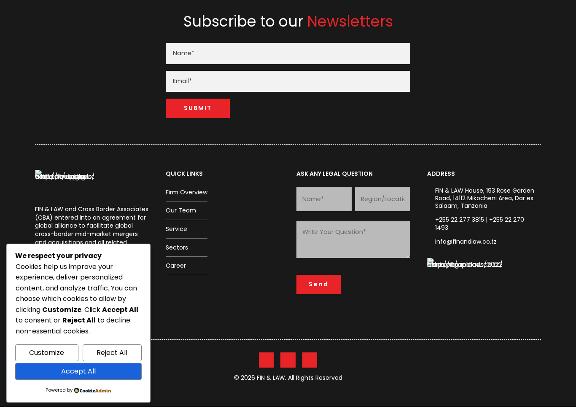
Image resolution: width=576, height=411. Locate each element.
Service (176, 229)
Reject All (112, 352)
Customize (46, 352)
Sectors (177, 247)
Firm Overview (186, 192)
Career (176, 265)
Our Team (181, 210)
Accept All (78, 371)
